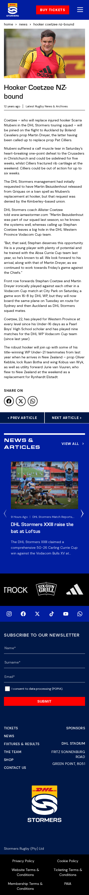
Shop (8, 759)
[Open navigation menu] (80, 10)
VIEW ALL (70, 443)
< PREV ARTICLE (22, 417)
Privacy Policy (23, 861)
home (8, 24)
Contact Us (15, 767)
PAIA (67, 883)
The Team (13, 752)
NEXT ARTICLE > (67, 417)
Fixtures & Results (21, 744)
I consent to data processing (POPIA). (37, 689)
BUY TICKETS (52, 10)
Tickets (11, 728)
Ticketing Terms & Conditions (68, 872)
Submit (44, 701)
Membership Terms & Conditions (25, 886)
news (23, 24)
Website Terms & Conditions (25, 872)
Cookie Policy (67, 861)
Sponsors (75, 728)
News (9, 736)
